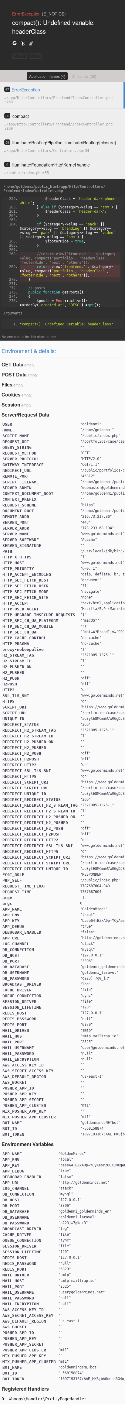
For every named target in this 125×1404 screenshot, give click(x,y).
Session (11, 404)
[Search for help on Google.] (14, 43)
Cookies (11, 394)
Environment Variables (28, 1144)
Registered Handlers (25, 1388)
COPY (19, 56)
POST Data (14, 374)
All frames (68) (84, 76)
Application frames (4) (47, 76)
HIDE (35, 56)
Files (7, 384)
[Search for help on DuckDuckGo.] (22, 43)
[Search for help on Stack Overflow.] (31, 43)
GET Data (12, 364)
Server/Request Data (25, 414)
